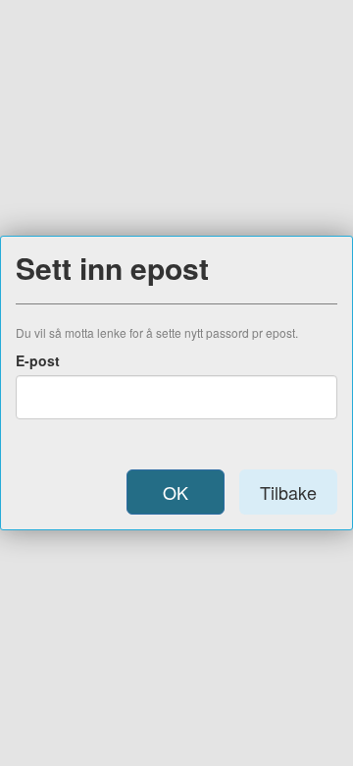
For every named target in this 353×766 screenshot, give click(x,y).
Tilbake (288, 492)
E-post (38, 360)
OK (175, 492)
